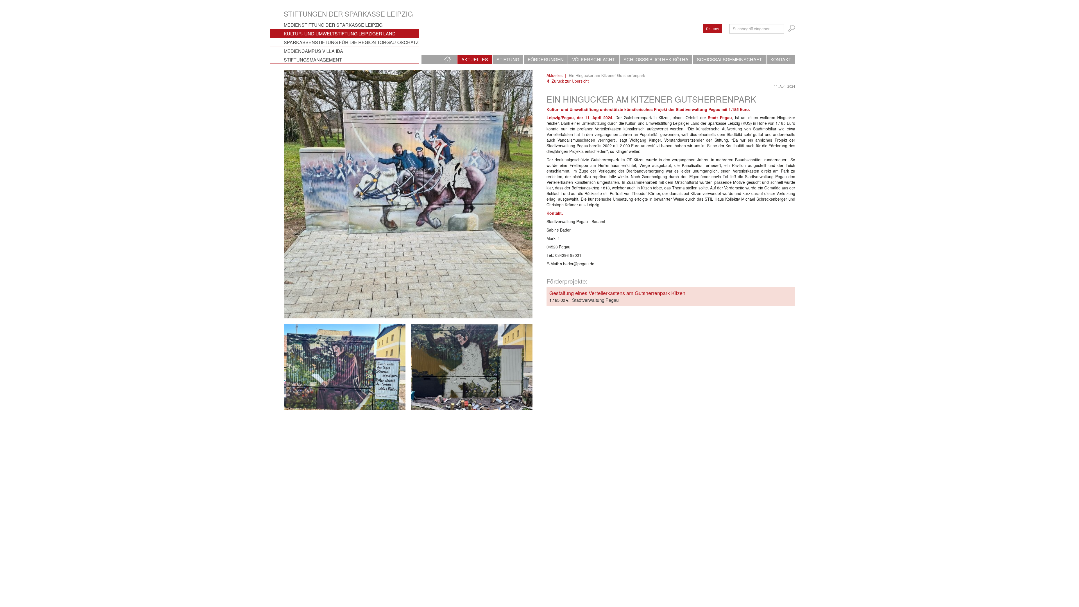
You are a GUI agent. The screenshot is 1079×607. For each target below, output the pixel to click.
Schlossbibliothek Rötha (656, 59)
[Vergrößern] (408, 194)
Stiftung (508, 59)
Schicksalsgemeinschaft (729, 59)
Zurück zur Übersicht (569, 81)
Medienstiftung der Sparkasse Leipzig (333, 25)
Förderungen (546, 59)
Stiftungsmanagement (313, 59)
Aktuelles (474, 59)
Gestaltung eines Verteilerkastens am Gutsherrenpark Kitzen (617, 292)
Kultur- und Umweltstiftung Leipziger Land (340, 33)
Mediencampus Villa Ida (313, 51)
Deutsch (712, 28)
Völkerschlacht (593, 59)
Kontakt (780, 59)
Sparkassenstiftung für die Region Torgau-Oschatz (351, 42)
